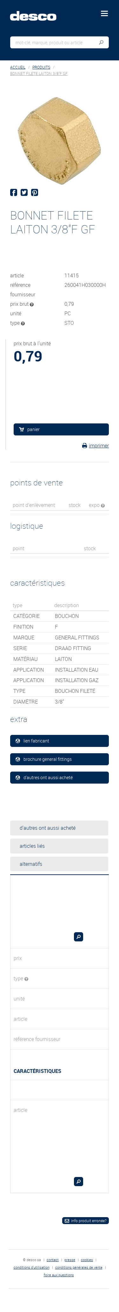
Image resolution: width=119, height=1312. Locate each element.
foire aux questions (59, 1274)
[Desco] (38, 12)
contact (53, 1259)
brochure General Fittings (47, 759)
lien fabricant (36, 741)
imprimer (99, 445)
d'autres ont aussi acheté (48, 777)
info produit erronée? (88, 1220)
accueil (17, 67)
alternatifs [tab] (31, 863)
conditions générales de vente (78, 1267)
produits (41, 67)
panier (33, 429)
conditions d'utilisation (32, 1267)
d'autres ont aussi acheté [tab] (48, 827)
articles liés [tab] (32, 845)
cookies (87, 1259)
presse (69, 1259)
